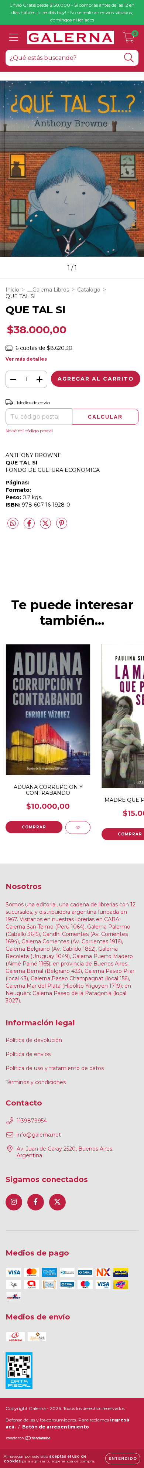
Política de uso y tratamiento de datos (55, 1068)
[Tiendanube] (29, 1439)
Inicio (12, 289)
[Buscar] (129, 58)
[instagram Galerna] (14, 1202)
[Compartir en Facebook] (30, 526)
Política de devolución (34, 1040)
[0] (129, 39)
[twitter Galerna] (57, 1202)
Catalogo (88, 289)
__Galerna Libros (48, 289)
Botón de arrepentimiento (55, 1427)
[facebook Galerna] (35, 1202)
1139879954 (32, 1120)
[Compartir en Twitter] (46, 526)
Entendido (123, 1458)
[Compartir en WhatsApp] (12, 523)
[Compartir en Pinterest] (61, 526)
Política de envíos (28, 1054)
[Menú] (14, 37)
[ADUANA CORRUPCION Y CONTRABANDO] (77, 827)
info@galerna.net (39, 1134)
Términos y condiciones (36, 1082)
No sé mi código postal (29, 430)
